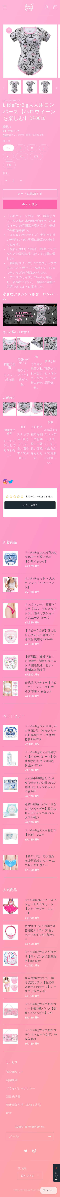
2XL (22, 156)
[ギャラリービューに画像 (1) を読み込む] (14, 87)
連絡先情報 (13, 1096)
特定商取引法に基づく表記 (23, 1105)
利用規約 (12, 1080)
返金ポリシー (15, 1072)
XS (8, 148)
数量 (5, 173)
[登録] (49, 1136)
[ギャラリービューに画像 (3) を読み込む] (45, 87)
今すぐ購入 (30, 204)
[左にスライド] (3, 88)
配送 (9, 1113)
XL (8, 156)
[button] (5, 7)
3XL (36, 156)
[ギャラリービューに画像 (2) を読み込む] (30, 87)
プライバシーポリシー (20, 1088)
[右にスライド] (56, 88)
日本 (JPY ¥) (27, 1175)
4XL (9, 165)
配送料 (6, 135)
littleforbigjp (25, 1190)
